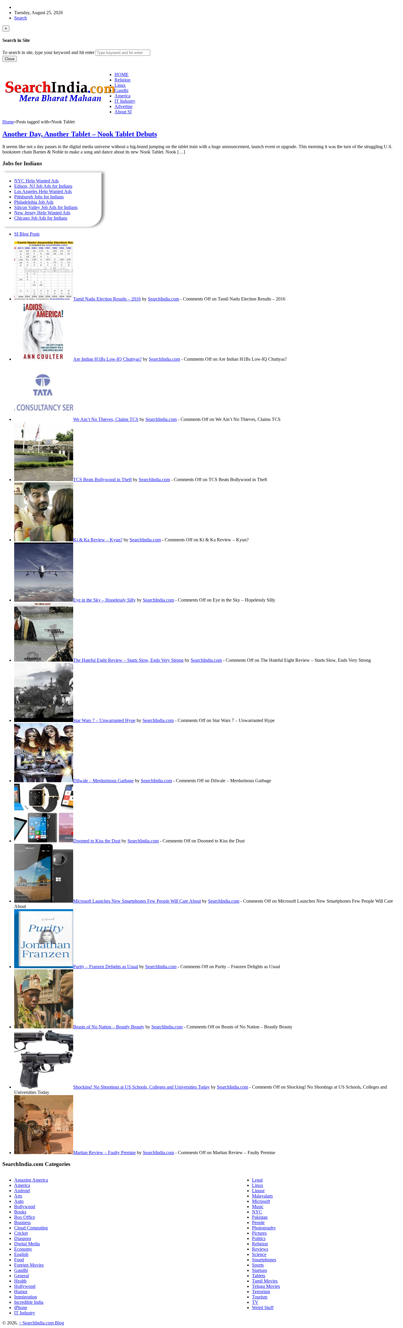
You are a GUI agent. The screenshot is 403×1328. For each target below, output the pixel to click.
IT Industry (24, 1312)
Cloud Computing (31, 1227)
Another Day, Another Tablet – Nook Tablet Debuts (79, 134)
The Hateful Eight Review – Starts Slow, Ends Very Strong (128, 660)
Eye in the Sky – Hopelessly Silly (104, 599)
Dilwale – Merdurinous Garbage (103, 780)
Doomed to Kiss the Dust (96, 840)
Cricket (21, 1233)
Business (22, 1222)
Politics (259, 1238)
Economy (23, 1249)
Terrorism (261, 1291)
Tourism (259, 1296)
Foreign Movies (29, 1264)
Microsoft (261, 1201)
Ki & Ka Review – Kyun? (97, 539)
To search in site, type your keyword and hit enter (48, 52)
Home (8, 121)
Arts (18, 1195)
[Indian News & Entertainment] (59, 104)
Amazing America (31, 1179)
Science (259, 1254)
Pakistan (260, 1217)
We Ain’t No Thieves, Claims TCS (105, 419)
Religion (260, 1243)
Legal (257, 1179)
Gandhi (21, 1270)
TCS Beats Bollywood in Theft (102, 479)
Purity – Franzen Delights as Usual (105, 966)
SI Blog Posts (27, 233)
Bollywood (24, 1206)
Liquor (258, 1190)
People (258, 1222)
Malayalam (262, 1195)
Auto (19, 1201)
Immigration (25, 1296)
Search (20, 17)
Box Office (24, 1217)
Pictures (259, 1233)
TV (255, 1302)
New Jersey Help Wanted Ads (42, 212)
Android (22, 1190)
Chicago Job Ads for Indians (40, 217)
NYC (257, 1211)
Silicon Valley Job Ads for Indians (46, 207)
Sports (258, 1264)
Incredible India (28, 1302)
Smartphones (264, 1259)
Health (20, 1280)
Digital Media (27, 1243)
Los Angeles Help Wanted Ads (43, 191)
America (22, 1185)
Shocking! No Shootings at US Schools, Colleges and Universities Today (141, 1086)
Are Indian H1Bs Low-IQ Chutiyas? (107, 359)
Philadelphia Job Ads (33, 202)
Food (19, 1259)
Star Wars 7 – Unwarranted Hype (104, 720)
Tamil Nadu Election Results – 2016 (107, 298)
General (21, 1275)
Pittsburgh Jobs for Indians (39, 196)
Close (9, 59)
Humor (20, 1291)
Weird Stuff (262, 1307)
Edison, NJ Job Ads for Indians (43, 186)
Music (257, 1206)
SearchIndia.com (163, 298)
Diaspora (22, 1238)
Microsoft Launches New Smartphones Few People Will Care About (137, 901)
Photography (264, 1227)
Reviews (260, 1249)
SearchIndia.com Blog (41, 1322)
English (21, 1254)
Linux (257, 1185)
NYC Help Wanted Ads (36, 180)
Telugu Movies (266, 1286)
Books (20, 1211)
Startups (259, 1270)
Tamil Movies (265, 1280)
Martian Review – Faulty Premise (104, 1152)
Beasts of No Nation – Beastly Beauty (108, 1026)
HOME (121, 74)
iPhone (20, 1307)
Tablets (258, 1275)
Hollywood (24, 1286)
